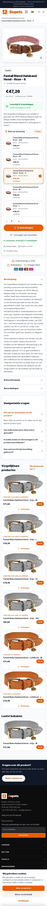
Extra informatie (12, 380)
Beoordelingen (11, 388)
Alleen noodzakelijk (23, 894)
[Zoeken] (39, 11)
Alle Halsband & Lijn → (36, 467)
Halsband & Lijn (18, 18)
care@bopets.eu (24, 810)
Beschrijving (10, 279)
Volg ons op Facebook (11, 815)
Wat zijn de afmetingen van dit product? (18, 414)
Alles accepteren (23, 888)
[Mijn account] (43, 11)
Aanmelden (23, 835)
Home (4, 18)
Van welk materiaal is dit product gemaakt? (19, 431)
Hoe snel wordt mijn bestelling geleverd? (18, 450)
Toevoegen (24, 509)
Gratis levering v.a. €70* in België (14, 2)
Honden (9, 18)
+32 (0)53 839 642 (9, 810)
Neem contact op (13, 778)
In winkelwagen (25, 228)
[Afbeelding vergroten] (41, 57)
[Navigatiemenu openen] (26, 11)
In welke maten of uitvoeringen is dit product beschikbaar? (21, 441)
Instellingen (23, 901)
